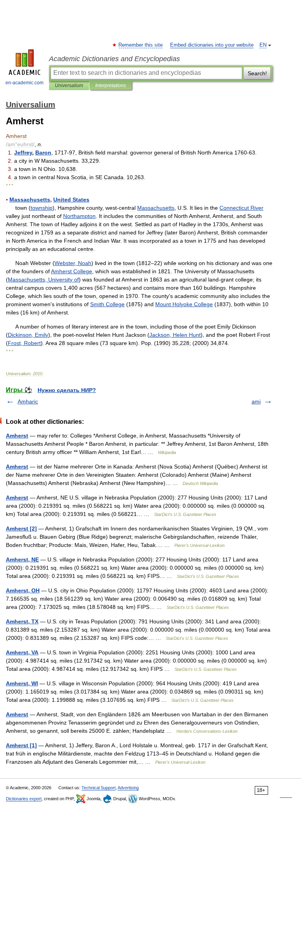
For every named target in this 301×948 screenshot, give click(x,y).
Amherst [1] (21, 745)
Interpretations (110, 85)
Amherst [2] (21, 528)
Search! (257, 73)
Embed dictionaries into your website (212, 45)
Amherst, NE (22, 559)
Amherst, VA (22, 652)
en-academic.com (24, 82)
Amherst (17, 435)
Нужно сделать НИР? (67, 390)
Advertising (128, 787)
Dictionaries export (24, 798)
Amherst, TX (22, 621)
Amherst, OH (23, 590)
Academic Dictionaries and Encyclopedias (114, 59)
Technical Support (99, 787)
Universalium (69, 85)
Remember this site (141, 45)
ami (256, 401)
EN (263, 45)
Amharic (28, 401)
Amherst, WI (22, 683)
